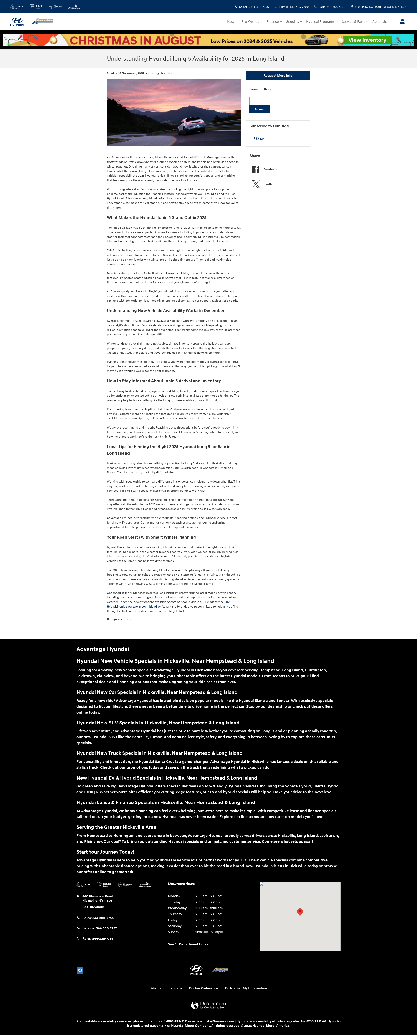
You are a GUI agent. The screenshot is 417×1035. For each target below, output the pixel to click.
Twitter (269, 184)
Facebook (270, 169)
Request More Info (277, 76)
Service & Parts (353, 22)
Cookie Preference (203, 988)
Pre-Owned (250, 22)
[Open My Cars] (401, 22)
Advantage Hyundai (159, 73)
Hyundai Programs (320, 22)
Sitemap (157, 988)
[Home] (19, 22)
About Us (379, 22)
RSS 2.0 (258, 138)
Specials (292, 22)
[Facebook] (80, 970)
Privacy (176, 988)
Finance (273, 22)
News (127, 619)
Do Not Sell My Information (246, 988)
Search (259, 109)
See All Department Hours (188, 944)
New (230, 22)
